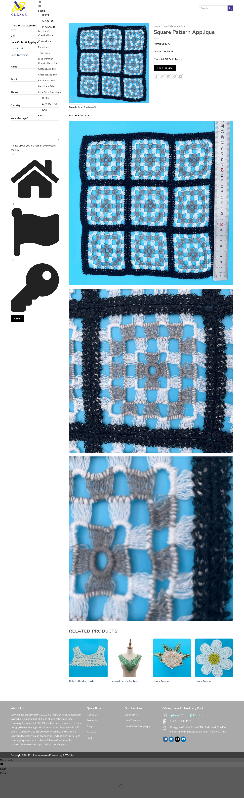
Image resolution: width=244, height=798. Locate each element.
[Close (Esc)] (3, 778)
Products (92, 720)
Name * (15, 66)
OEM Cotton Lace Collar (82, 681)
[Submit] (230, 8)
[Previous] (69, 665)
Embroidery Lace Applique (124, 681)
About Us (92, 714)
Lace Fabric (17, 48)
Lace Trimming (19, 54)
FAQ (89, 737)
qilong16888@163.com (187, 715)
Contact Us (93, 732)
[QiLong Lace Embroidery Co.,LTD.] (22, 8)
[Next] (233, 665)
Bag (13, 35)
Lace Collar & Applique (25, 42)
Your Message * (19, 118)
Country (15, 105)
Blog (89, 726)
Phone (14, 92)
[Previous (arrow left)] (3, 792)
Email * (14, 79)
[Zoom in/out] (13, 778)
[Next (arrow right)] (13, 792)
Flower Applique (161, 681)
